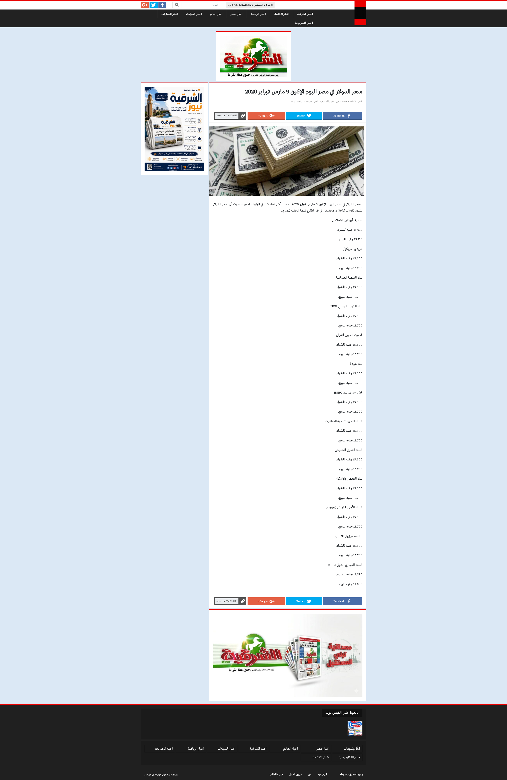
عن (310, 774)
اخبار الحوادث (194, 13)
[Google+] (145, 5)
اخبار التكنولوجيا (304, 22)
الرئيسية (322, 774)
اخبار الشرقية (305, 13)
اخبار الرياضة (258, 13)
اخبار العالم (216, 13)
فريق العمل (295, 774)
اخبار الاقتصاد (281, 13)
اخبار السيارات (169, 13)
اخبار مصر (237, 13)
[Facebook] (162, 5)
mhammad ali (349, 101)
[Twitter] (154, 5)
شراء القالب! (276, 774)
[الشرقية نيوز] (360, 13)
